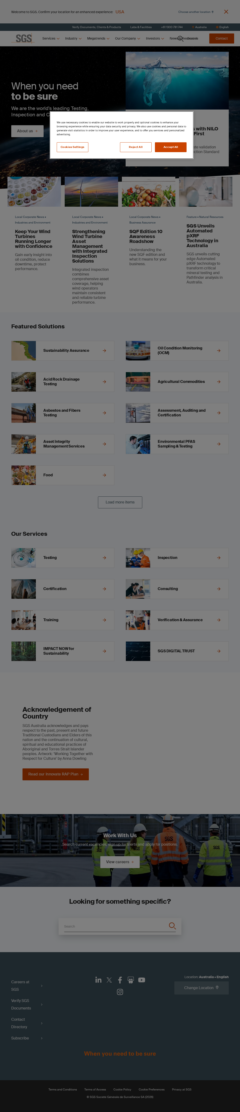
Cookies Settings (72, 147)
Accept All (171, 147)
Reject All (135, 147)
